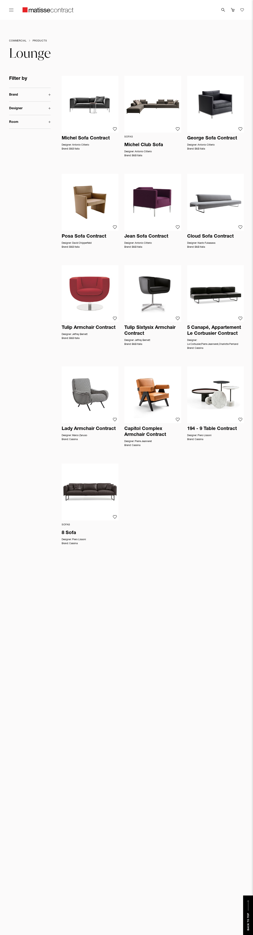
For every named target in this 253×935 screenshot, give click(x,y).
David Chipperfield (82, 243)
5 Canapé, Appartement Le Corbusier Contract (214, 330)
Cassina (199, 348)
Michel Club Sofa (143, 145)
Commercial (18, 41)
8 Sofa (69, 533)
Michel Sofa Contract (86, 138)
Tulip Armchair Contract (88, 327)
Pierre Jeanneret (209, 344)
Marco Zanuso (79, 435)
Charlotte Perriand (228, 344)
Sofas (128, 137)
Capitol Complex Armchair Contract (145, 432)
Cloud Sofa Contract (210, 236)
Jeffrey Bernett (80, 334)
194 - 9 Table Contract (212, 429)
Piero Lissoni (204, 435)
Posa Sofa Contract (84, 236)
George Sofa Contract (212, 138)
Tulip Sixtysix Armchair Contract (150, 330)
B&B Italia (74, 149)
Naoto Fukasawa (206, 243)
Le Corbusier (194, 344)
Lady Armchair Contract (89, 429)
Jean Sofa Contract (146, 236)
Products (40, 41)
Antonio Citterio (80, 145)
